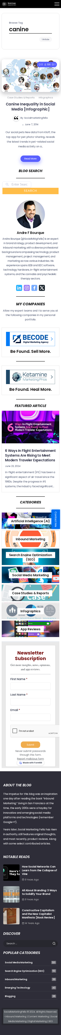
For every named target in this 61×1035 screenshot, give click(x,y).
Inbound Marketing (30, 539)
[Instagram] (27, 288)
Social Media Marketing (30, 575)
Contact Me (56, 519)
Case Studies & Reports (21, 97)
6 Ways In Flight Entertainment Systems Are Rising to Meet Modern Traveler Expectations (30, 455)
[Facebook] (34, 288)
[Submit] (55, 943)
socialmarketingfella (36, 118)
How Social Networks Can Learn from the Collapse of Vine (39, 870)
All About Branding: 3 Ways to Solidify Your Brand (39, 892)
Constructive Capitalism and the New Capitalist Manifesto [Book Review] (38, 914)
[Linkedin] (19, 288)
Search (30, 190)
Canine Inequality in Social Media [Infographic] (30, 107)
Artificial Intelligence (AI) (30, 521)
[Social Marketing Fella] (9, 4)
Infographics (46, 97)
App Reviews (30, 629)
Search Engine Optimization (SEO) (30, 557)
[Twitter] (42, 288)
